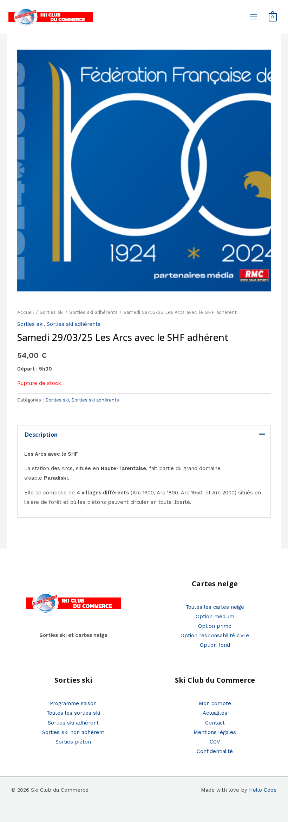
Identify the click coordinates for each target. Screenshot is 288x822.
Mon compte (215, 703)
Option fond (215, 645)
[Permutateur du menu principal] (253, 17)
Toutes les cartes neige (214, 607)
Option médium (215, 616)
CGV (215, 742)
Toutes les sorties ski (73, 713)
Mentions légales (215, 732)
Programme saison (73, 703)
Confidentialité (215, 751)
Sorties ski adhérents (93, 312)
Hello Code (263, 790)
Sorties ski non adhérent (73, 732)
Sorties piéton (73, 742)
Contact (215, 723)
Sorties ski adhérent (73, 723)
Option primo (214, 626)
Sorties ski (52, 312)
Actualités (215, 713)
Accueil (25, 312)
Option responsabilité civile (215, 635)
